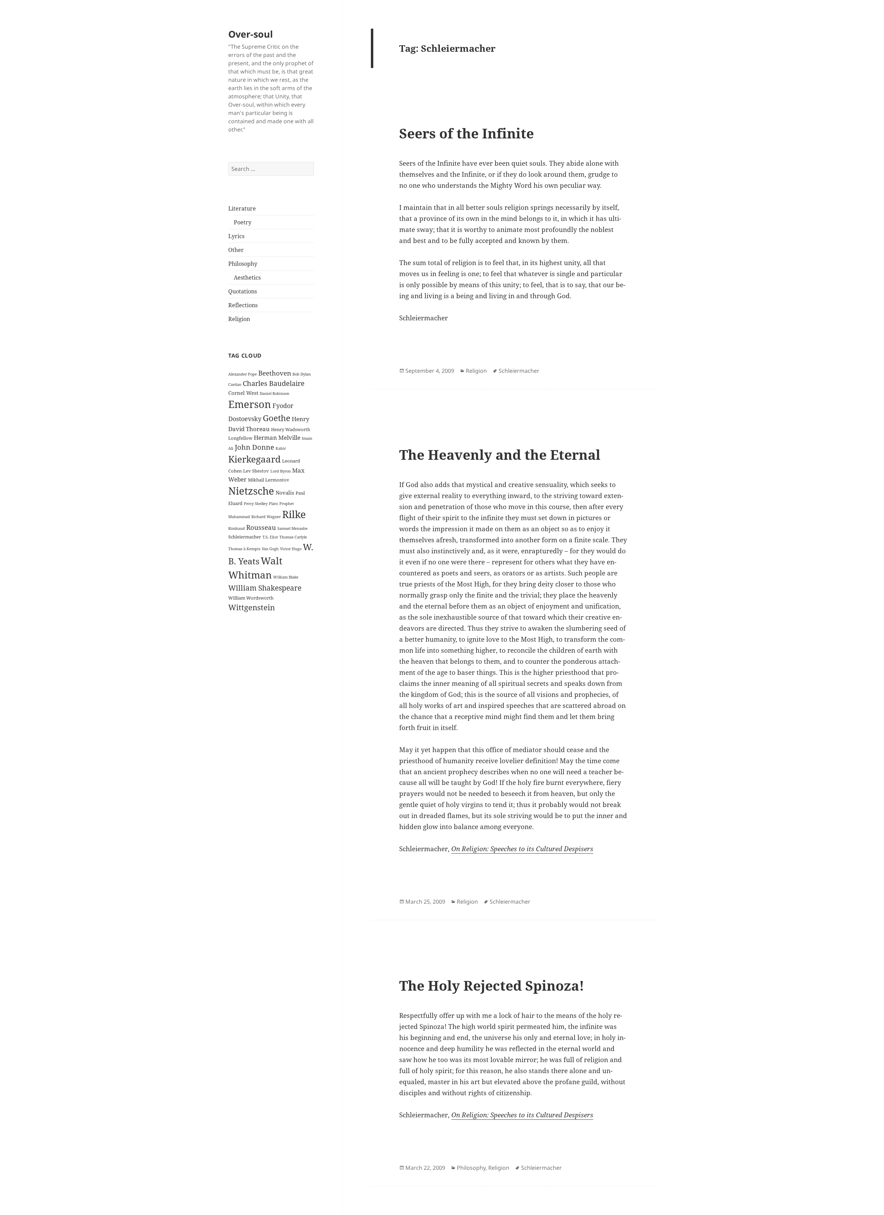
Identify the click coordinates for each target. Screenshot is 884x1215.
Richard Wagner (266, 516)
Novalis (285, 492)
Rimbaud (236, 528)
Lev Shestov (256, 471)
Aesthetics (247, 277)
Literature (242, 208)
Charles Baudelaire (274, 383)
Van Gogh (270, 548)
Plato (273, 503)
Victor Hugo (290, 548)
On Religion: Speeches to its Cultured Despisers (522, 848)
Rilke (294, 514)
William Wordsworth (250, 598)
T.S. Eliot (270, 537)
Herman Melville (277, 437)
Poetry (242, 222)
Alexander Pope (242, 374)
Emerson (249, 404)
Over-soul (250, 34)
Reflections (243, 305)
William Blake (285, 577)
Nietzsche (251, 491)
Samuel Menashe (292, 528)
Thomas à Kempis (244, 548)
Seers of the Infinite (466, 133)
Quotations (242, 291)
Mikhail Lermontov (268, 480)
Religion (239, 319)
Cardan (234, 384)
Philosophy (242, 264)
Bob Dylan (301, 374)
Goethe (276, 418)
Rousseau (261, 527)
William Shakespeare (264, 588)
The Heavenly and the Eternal (499, 454)
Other (236, 250)
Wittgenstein (251, 607)
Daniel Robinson (274, 393)
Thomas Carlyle (293, 537)
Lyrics (236, 236)
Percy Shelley (256, 503)
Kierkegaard (254, 459)
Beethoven (274, 373)
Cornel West (243, 392)
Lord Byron (280, 471)
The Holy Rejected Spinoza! (491, 985)
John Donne (254, 447)
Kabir (281, 448)
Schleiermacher (244, 537)
